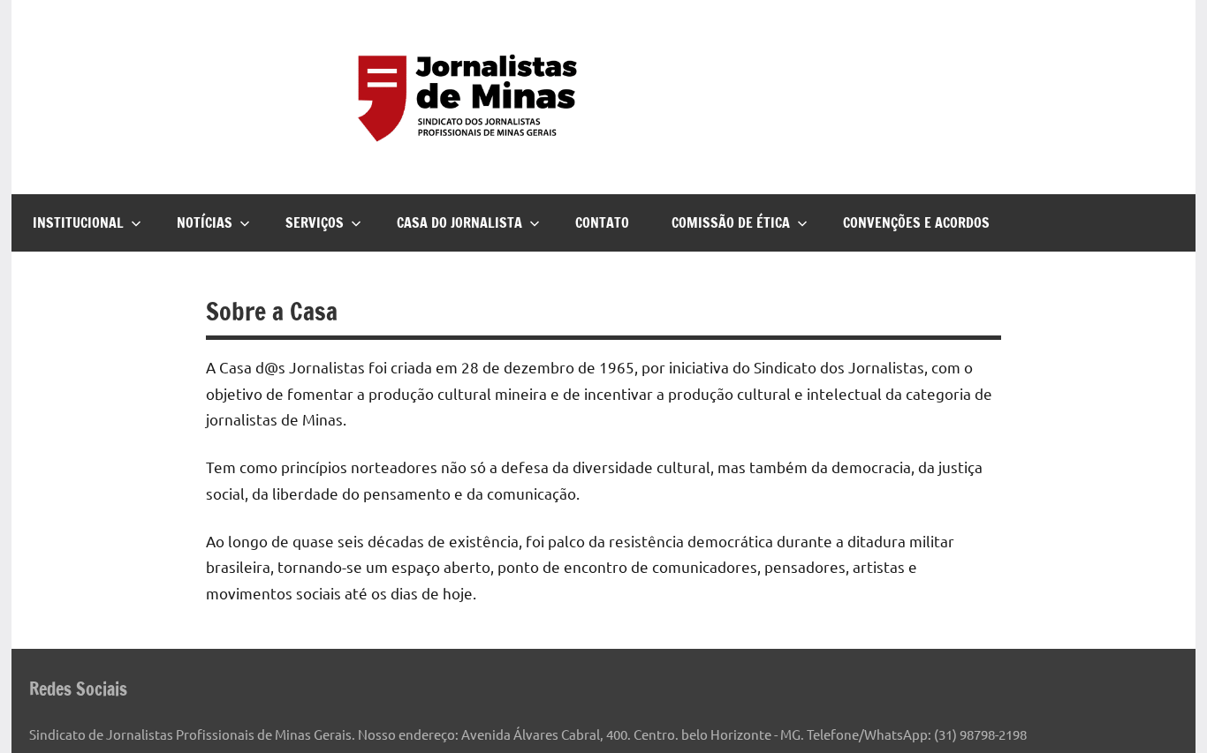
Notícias (204, 222)
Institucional (78, 222)
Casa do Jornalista (459, 222)
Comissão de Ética (731, 222)
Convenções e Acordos (916, 222)
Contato (602, 222)
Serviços (314, 222)
